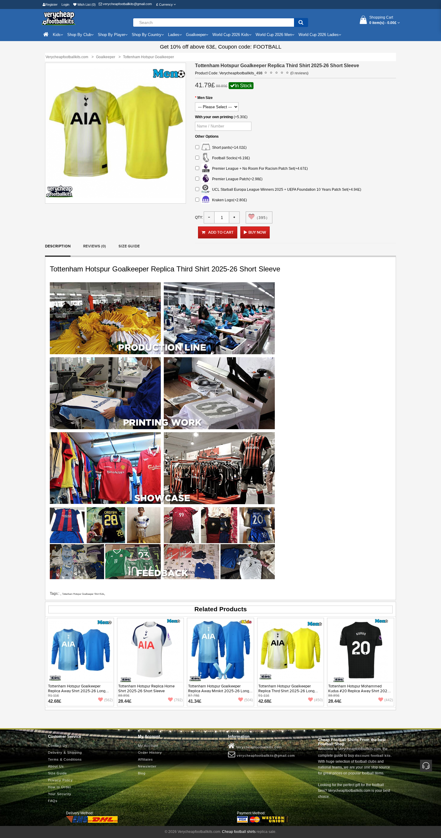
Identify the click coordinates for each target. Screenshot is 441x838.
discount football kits (373, 755)
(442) (388, 700)
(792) (178, 700)
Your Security (59, 794)
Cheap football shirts (239, 832)
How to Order (59, 787)
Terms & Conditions (65, 759)
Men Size (205, 98)
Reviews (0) (94, 246)
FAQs (53, 801)
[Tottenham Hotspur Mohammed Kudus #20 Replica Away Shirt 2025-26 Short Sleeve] (360, 650)
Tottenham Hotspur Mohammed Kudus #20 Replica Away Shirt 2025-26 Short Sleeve (359, 691)
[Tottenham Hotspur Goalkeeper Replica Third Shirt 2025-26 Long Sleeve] (290, 650)
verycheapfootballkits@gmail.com (127, 4)
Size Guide (129, 246)
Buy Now (257, 232)
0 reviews (299, 73)
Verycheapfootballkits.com (258, 747)
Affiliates (145, 759)
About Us (56, 766)
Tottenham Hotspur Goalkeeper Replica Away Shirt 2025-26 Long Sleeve (76, 691)
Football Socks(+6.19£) (230, 158)
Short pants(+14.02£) (228, 147)
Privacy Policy (60, 780)
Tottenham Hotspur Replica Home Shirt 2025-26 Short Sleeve (146, 688)
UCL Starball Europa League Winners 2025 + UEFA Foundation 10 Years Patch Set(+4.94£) (285, 189)
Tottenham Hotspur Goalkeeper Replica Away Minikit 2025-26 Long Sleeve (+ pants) (218, 691)
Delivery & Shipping (65, 752)
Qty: (199, 217)
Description (57, 246)
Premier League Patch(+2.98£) (236, 179)
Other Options (207, 136)
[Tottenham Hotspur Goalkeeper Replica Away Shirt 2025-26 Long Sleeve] (80, 650)
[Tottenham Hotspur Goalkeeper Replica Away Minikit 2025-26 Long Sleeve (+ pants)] (220, 650)
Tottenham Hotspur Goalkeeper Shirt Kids (83, 594)
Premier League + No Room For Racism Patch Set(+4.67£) (259, 168)
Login (65, 4)
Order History (150, 752)
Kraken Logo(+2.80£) (228, 200)
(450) (318, 700)
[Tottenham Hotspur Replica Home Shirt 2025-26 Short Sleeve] (150, 650)
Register (51, 4)
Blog (142, 773)
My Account (148, 745)
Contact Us (58, 745)
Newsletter (147, 766)
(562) (108, 700)
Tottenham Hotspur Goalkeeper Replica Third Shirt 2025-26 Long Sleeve (286, 691)
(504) (248, 700)
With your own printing (214, 117)
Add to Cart (221, 232)
